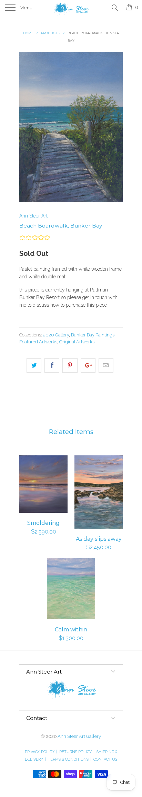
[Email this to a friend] (106, 365)
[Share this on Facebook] (51, 365)
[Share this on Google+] (88, 365)
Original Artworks (76, 341)
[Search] (114, 7)
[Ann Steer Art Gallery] (71, 8)
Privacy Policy (41, 752)
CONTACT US (105, 759)
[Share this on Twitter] (34, 365)
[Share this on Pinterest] (69, 365)
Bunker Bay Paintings (92, 334)
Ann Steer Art (33, 216)
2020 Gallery (56, 334)
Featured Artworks (38, 341)
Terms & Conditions (69, 759)
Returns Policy (76, 752)
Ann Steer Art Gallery (79, 736)
